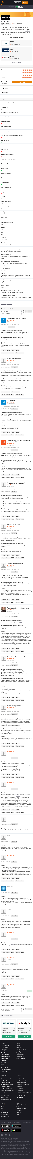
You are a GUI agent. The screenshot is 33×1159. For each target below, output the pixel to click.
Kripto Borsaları (5, 1095)
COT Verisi (3, 1062)
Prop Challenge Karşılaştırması (23, 1092)
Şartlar (3, 1122)
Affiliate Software (5, 1114)
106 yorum (4, 83)
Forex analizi (4, 1060)
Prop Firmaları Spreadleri (22, 1094)
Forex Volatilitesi (5, 1054)
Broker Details (5, 89)
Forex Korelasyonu (5, 1056)
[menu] (31, 3)
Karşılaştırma (19, 1097)
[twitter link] (6, 1134)
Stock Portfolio (4, 1112)
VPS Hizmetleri (4, 1080)
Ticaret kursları (4, 1097)
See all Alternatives (16, 62)
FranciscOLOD (10, 934)
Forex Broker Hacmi (21, 1082)
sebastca (9, 817)
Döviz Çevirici (4, 1071)
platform (27, 31)
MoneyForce (10, 886)
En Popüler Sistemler (21, 1049)
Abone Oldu (7, 313)
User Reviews (5, 92)
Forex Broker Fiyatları (21, 1079)
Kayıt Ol (25, 2)
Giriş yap (17, 2)
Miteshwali (9, 784)
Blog (17, 1114)
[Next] (21, 314)
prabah (8, 835)
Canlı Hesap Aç (8, 1036)
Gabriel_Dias (10, 708)
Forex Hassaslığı (20, 1056)
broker (9, 583)
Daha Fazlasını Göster (6, 34)
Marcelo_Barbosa (11, 403)
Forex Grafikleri (20, 1054)
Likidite (3, 1064)
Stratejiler (18, 1051)
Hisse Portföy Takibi (6, 1099)
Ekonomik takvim (5, 1045)
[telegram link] (10, 1134)
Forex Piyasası (4, 1052)
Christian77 (9, 909)
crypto (4, 420)
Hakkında (18, 1112)
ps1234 (8, 321)
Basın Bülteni (19, 1086)
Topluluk (18, 1045)
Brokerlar (3, 1077)
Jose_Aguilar (10, 527)
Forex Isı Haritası (5, 1067)
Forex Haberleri (4, 1058)
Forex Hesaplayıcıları (6, 1066)
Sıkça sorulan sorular (21, 1105)
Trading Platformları (6, 1092)
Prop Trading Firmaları (6, 1079)
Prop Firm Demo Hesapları (22, 1095)
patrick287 (9, 611)
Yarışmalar (19, 1052)
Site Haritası (17, 1122)
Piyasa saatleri (4, 1047)
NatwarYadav (10, 985)
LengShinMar (10, 753)
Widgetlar (3, 1105)
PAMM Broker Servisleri (6, 1088)
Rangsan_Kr (9, 566)
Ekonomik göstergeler (6, 1069)
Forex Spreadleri (20, 1077)
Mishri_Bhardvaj (10, 660)
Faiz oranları (4, 1049)
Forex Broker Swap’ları (21, 1080)
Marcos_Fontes (10, 486)
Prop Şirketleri (19, 1090)
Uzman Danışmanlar (6, 1094)
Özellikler (3, 1106)
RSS (2, 1110)
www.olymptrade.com (6, 304)
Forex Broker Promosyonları (23, 1084)
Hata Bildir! (19, 1110)
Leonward (9, 856)
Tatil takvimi (4, 1051)
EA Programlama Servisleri (7, 1084)
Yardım (18, 1106)
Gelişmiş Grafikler (5, 1116)
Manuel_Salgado (10, 445)
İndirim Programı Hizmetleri (7, 1090)
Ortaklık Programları (6, 1086)
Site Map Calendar (27, 1122)
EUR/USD (17, 427)
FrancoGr (9, 959)
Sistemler (18, 1047)
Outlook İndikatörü (20, 1058)
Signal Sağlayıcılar (5, 1082)
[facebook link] (2, 1134)
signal (21, 622)
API (2, 1108)
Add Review (22, 82)
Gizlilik (9, 1122)
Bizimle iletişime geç (21, 1108)
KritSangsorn (10, 361)
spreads (5, 585)
